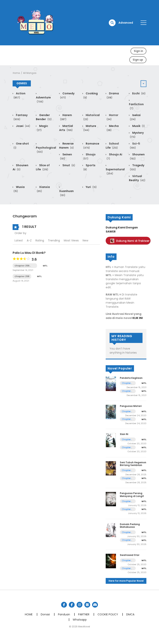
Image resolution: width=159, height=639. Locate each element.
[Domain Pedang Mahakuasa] (111, 530)
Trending (54, 240)
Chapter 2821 (126, 540)
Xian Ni (124, 434)
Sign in (138, 51)
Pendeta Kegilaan (131, 378)
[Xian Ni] (111, 440)
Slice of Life (43, 167)
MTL (45, 265)
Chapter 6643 (126, 470)
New (85, 240)
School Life (112, 146)
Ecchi (138, 93)
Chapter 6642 (126, 478)
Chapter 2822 (126, 532)
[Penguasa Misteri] (111, 412)
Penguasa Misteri (131, 406)
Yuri (91, 187)
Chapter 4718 (126, 501)
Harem (66, 117)
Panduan (64, 614)
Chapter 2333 (126, 391)
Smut (68, 165)
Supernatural (115, 171)
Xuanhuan (66, 193)
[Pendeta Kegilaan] (111, 384)
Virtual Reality (137, 178)
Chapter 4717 (126, 509)
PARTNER (83, 614)
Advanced (125, 23)
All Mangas (29, 73)
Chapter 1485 (126, 568)
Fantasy (21, 117)
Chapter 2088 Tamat (126, 439)
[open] (143, 23)
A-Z (29, 240)
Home (16, 73)
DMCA (130, 614)
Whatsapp (80, 620)
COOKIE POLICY (108, 614)
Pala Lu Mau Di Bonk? (29, 253)
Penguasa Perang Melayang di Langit (132, 495)
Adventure (43, 99)
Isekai (135, 117)
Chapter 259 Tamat (22, 265)
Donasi (45, 614)
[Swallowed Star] (111, 561)
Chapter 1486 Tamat (126, 560)
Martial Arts (66, 128)
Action (19, 95)
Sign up (138, 60)
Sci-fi (135, 145)
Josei (22, 126)
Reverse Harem (66, 146)
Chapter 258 (22, 276)
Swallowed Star (129, 555)
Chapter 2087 (126, 447)
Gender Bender (44, 117)
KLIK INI (137, 318)
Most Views (71, 240)
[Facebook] (64, 605)
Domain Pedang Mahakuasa (130, 526)
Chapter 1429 (126, 419)
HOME (29, 614)
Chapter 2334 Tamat (126, 383)
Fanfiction (136, 106)
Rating (39, 240)
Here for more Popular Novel (126, 580)
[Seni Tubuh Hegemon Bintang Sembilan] (111, 468)
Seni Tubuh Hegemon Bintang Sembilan (133, 464)
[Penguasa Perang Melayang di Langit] (111, 499)
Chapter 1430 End (126, 411)
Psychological (46, 149)
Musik (138, 126)
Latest (19, 240)
